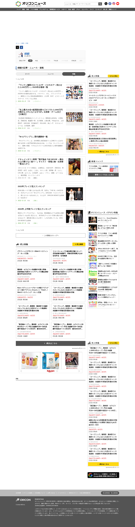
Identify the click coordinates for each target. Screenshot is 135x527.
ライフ (92, 9)
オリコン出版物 (27, 493)
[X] (106, 3)
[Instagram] (113, 3)
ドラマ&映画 (34, 9)
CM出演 (74, 60)
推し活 (105, 9)
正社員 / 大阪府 (32, 330)
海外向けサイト (73, 493)
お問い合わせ (51, 493)
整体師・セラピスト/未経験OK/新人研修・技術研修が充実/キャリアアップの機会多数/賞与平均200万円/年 (102, 126)
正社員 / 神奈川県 (32, 275)
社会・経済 (71, 9)
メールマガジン (62, 493)
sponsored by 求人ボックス (78, 348)
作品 (36, 60)
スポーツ (64, 9)
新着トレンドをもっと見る (104, 175)
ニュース (51, 74)
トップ (18, 9)
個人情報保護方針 (85, 493)
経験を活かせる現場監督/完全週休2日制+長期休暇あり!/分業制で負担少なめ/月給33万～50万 (103, 422)
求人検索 (80, 244)
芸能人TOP (22, 60)
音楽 (27, 9)
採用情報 (107, 493)
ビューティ (85, 9)
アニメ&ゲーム (44, 9)
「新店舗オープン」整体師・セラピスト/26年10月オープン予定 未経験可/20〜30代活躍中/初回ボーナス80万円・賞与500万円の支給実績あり (102, 350)
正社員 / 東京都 (32, 256)
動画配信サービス (55, 9)
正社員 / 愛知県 (32, 312)
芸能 (23, 9)
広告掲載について (40, 493)
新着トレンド (112, 9)
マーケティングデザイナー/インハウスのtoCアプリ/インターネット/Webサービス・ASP (102, 98)
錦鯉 (27, 53)
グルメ (78, 9)
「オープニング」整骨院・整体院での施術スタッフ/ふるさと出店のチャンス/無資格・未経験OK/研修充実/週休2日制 (103, 83)
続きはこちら (52, 343)
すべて (27, 74)
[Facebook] (109, 3)
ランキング (98, 9)
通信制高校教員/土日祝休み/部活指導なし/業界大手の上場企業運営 (103, 140)
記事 (30, 60)
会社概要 (18, 493)
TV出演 (56, 60)
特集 (73, 74)
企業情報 (115, 493)
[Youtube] (117, 3)
